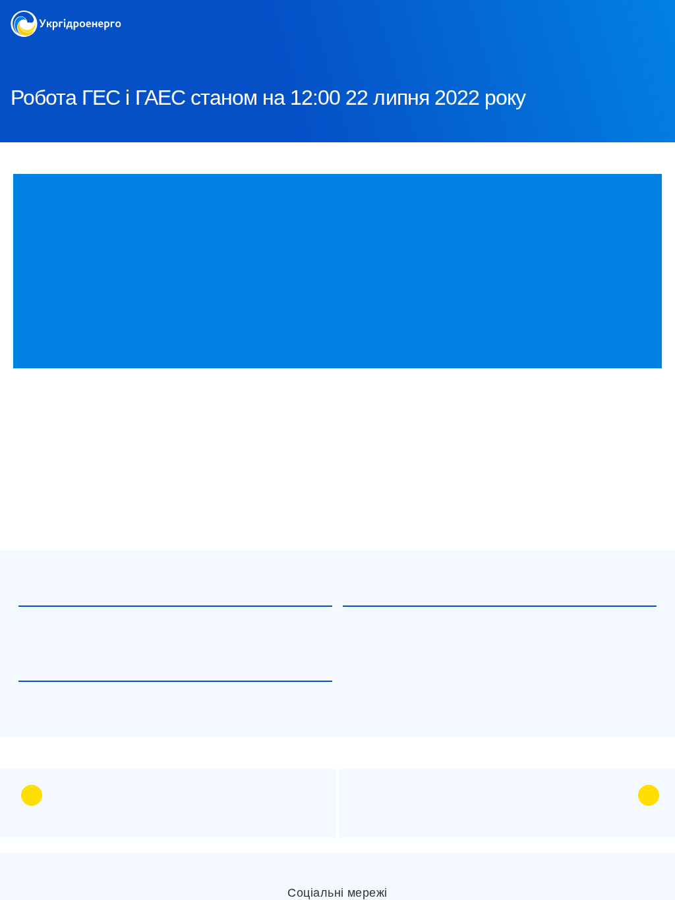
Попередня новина (112, 795)
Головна (28, 52)
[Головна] (66, 18)
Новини (141, 52)
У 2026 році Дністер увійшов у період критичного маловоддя (149, 717)
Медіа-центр (85, 52)
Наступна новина (570, 795)
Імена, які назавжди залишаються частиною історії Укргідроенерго (159, 641)
